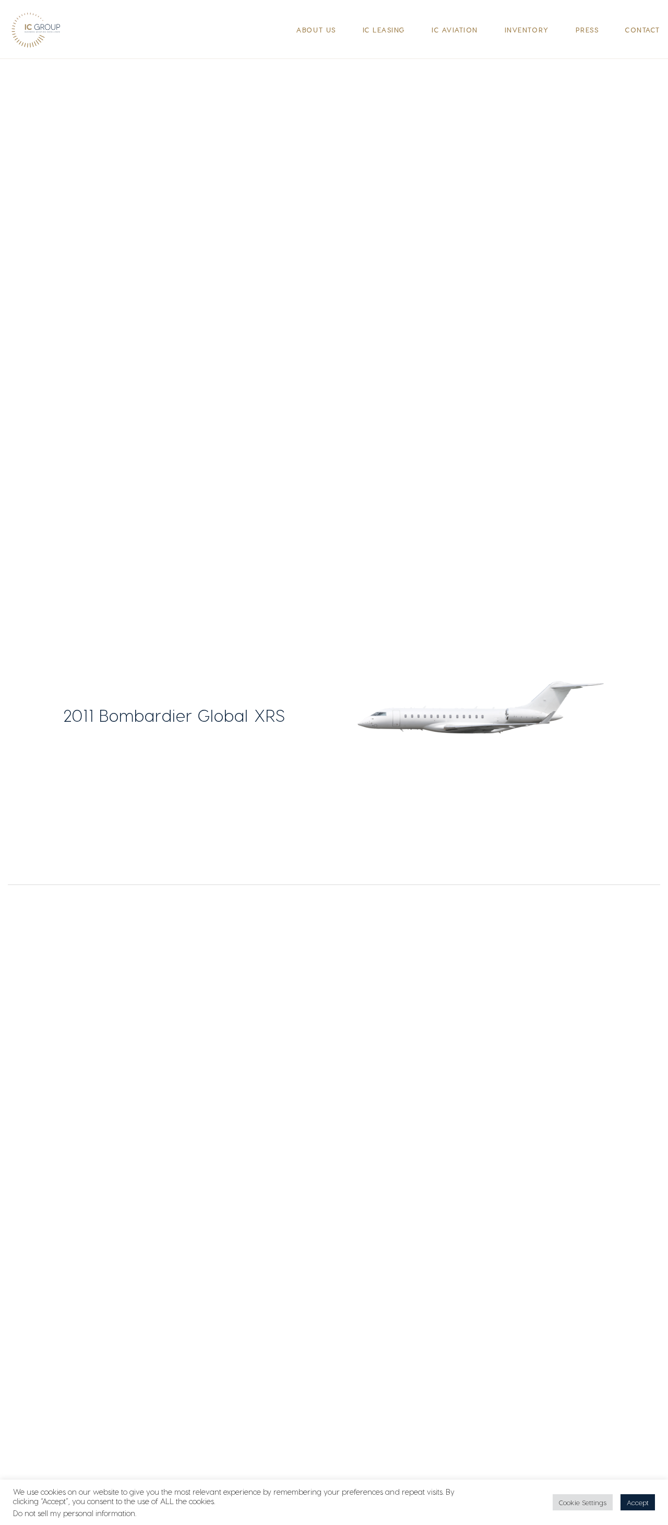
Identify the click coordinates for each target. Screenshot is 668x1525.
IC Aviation (455, 29)
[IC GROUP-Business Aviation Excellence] (40, 29)
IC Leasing (384, 29)
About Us (316, 29)
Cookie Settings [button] (582, 1502)
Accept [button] (638, 1502)
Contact (642, 29)
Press (587, 29)
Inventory (527, 29)
